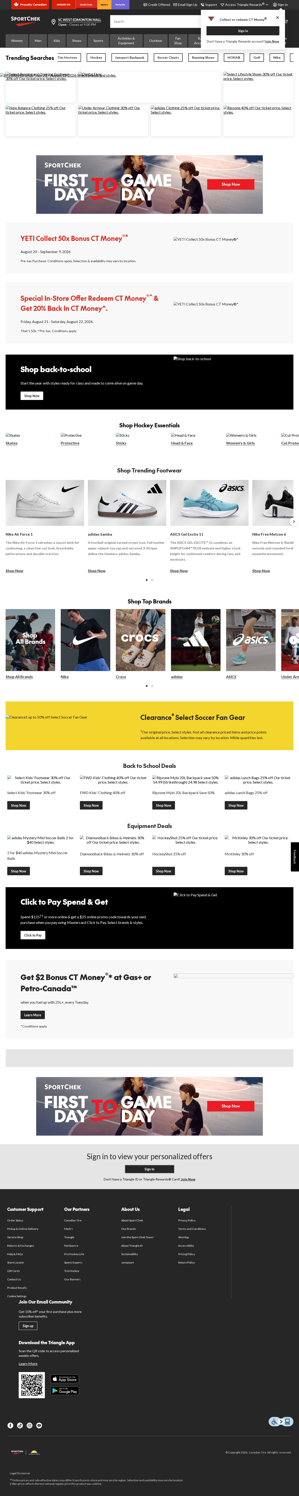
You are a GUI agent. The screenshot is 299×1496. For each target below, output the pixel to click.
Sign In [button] (283, 5)
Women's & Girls (240, 443)
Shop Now (31, 396)
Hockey (96, 57)
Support (211, 5)
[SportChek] (86, 4)
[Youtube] (39, 1425)
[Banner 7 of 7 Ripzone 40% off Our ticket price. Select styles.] (258, 112)
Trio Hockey (71, 1271)
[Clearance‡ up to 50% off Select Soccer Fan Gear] (65, 725)
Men (38, 41)
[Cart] (285, 21)
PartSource (71, 1245)
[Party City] (120, 4)
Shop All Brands (19, 676)
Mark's (68, 1229)
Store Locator (15, 1262)
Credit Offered (159, 5)
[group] (45, 527)
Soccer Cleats (168, 57)
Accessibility (186, 1245)
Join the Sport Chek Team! (137, 1237)
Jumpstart (127, 1262)
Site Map (183, 1237)
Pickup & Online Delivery (22, 1229)
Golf (256, 57)
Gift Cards (13, 1271)
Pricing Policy (186, 1254)
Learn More (32, 1015)
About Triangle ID (131, 1245)
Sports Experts (73, 1262)
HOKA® (234, 57)
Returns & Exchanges (20, 1245)
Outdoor (155, 41)
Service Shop (15, 1237)
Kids (56, 41)
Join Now (272, 41)
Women (17, 41)
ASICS (231, 676)
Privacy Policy (187, 1220)
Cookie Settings (17, 1296)
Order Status (15, 1220)
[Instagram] (29, 1425)
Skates (12, 443)
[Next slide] (294, 521)
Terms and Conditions (192, 1229)
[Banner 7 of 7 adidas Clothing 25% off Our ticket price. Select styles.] (186, 112)
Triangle (69, 1237)
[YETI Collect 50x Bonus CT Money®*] (233, 247)
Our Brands (128, 1229)
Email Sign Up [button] (187, 5)
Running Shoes (203, 57)
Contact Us (14, 1279)
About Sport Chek (132, 1220)
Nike (277, 57)
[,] (293, 640)
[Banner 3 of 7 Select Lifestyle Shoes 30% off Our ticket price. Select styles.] (258, 78)
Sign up (28, 1326)
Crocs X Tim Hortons (60, 57)
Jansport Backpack (129, 57)
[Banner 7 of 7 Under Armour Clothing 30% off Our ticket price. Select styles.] (113, 112)
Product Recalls (17, 1287)
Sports (98, 41)
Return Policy (186, 1262)
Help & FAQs (15, 1254)
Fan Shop (178, 40)
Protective (70, 443)
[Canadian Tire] (63, 4)
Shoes (76, 41)
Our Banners (72, 1279)
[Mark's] (104, 4)
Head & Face (182, 443)
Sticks (121, 443)
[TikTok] (20, 1425)
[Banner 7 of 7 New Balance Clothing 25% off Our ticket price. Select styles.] (40, 112)
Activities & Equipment (126, 40)
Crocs (121, 676)
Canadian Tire (73, 1220)
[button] (147, 580)
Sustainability (129, 1254)
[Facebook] (10, 1425)
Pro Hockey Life (74, 1254)
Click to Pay (33, 935)
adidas (177, 676)
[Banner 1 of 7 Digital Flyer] (90, 74)
